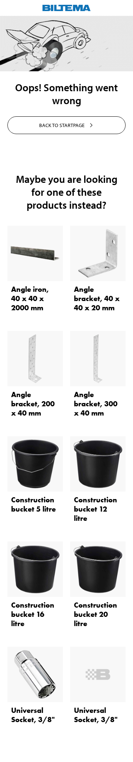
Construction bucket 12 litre (95, 509)
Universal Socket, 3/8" (33, 714)
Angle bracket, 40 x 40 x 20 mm (97, 298)
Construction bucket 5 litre (33, 504)
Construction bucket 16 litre (32, 614)
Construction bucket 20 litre (95, 614)
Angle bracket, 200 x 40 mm (33, 404)
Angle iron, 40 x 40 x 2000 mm (30, 298)
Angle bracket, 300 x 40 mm (95, 404)
